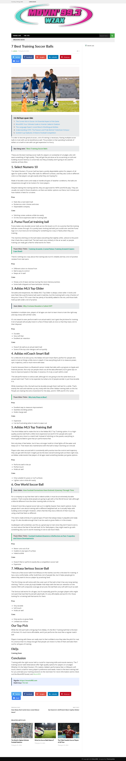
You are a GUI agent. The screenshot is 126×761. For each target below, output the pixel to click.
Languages (32, 1)
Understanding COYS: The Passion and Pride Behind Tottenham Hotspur (42, 130)
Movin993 (37, 674)
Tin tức (27, 36)
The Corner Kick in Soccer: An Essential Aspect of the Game (37, 121)
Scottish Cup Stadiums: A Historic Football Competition (36, 133)
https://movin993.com (28, 680)
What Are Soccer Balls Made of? (44, 740)
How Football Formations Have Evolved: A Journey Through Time (48, 490)
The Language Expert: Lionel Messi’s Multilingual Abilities (37, 127)
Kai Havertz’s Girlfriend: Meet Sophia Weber (63, 710)
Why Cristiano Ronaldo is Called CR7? (37, 306)
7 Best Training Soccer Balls (36, 149)
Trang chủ (17, 36)
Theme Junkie (111, 759)
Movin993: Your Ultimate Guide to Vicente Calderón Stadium (38, 124)
